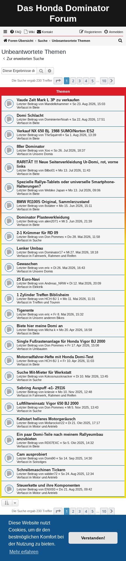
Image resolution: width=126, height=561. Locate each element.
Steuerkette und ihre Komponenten (48, 485)
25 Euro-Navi (28, 279)
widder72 (51, 474)
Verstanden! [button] (93, 538)
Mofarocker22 (54, 423)
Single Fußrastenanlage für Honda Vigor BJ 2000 (61, 341)
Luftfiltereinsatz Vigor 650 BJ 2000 (48, 403)
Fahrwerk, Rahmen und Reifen (54, 256)
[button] (58, 80)
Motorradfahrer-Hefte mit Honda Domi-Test (55, 357)
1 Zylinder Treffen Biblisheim (43, 295)
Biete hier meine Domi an (40, 326)
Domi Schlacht (30, 115)
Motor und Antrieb (45, 426)
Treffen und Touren (46, 302)
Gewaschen (27, 264)
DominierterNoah (57, 119)
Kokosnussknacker (58, 376)
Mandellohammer (57, 104)
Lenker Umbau (30, 248)
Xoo (47, 150)
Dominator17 (54, 252)
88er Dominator (31, 146)
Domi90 (50, 458)
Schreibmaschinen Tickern (41, 470)
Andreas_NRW (55, 283)
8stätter (50, 205)
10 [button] (104, 80)
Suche (37, 240)
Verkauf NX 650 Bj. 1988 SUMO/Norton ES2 (55, 131)
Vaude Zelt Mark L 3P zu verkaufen (48, 100)
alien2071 (51, 221)
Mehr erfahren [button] (23, 551)
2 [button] (73, 80)
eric (47, 268)
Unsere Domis (43, 154)
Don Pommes (54, 237)
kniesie (50, 392)
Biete (36, 107)
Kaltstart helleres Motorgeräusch (46, 419)
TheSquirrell (53, 135)
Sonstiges (40, 462)
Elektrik (38, 287)
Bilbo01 (50, 170)
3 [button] (80, 80)
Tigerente (25, 310)
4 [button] (86, 80)
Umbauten (40, 349)
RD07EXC (52, 443)
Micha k (50, 330)
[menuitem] (15, 31)
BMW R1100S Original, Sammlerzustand (53, 202)
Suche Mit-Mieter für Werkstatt (44, 372)
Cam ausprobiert (32, 454)
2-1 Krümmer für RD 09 (37, 233)
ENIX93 (50, 489)
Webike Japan (55, 190)
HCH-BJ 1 (52, 299)
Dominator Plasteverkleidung (43, 217)
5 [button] (92, 80)
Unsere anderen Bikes (48, 318)
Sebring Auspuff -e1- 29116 (41, 388)
